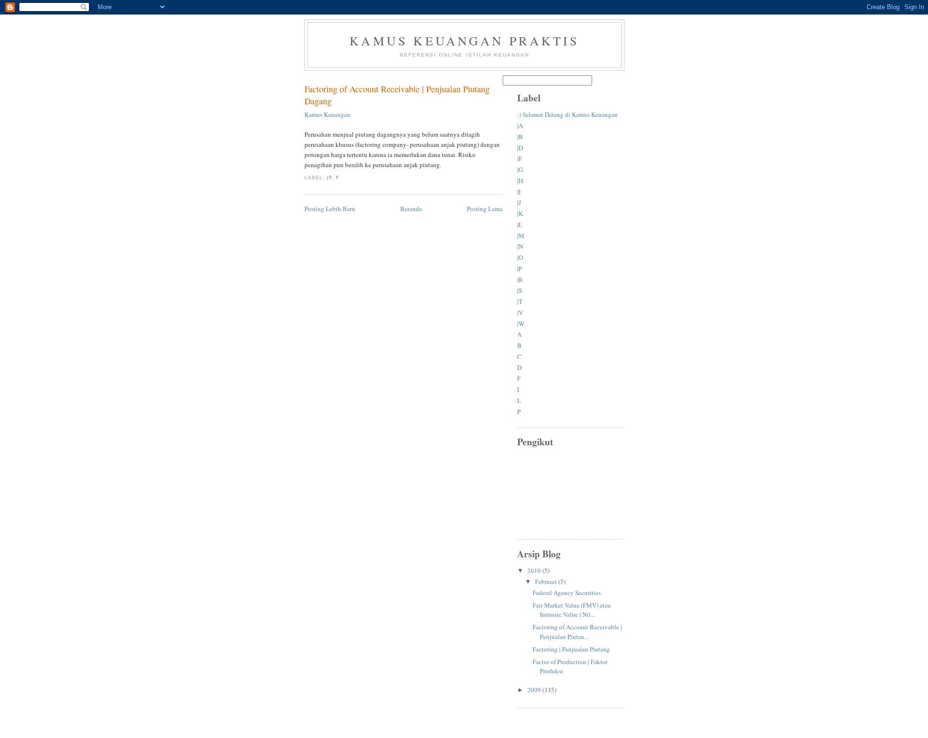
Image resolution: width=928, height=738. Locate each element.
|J (519, 202)
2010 (534, 570)
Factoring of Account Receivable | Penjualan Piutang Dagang (397, 95)
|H (520, 180)
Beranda (411, 208)
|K (520, 213)
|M (520, 235)
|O (520, 257)
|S (519, 290)
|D (520, 147)
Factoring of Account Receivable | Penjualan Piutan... (577, 632)
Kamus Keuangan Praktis (464, 40)
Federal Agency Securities (567, 592)
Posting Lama (485, 208)
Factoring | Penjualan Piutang (571, 649)
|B (520, 136)
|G (520, 169)
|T (519, 301)
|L (519, 224)
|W (520, 323)
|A (520, 125)
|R (520, 279)
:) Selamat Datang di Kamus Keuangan (567, 114)
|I (519, 191)
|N (520, 246)
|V (520, 312)
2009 (534, 689)
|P (329, 177)
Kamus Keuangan (327, 114)
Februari (546, 581)
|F (519, 158)
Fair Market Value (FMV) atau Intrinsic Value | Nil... (572, 610)
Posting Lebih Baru (329, 208)
